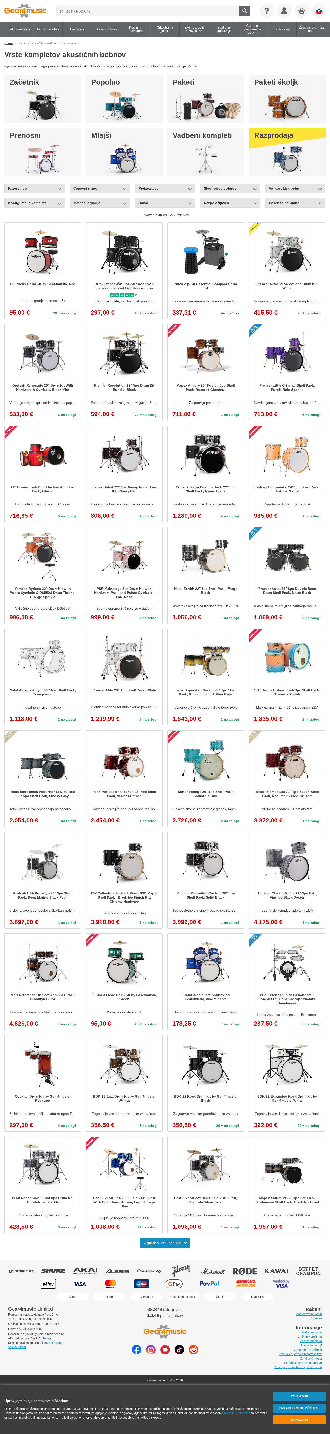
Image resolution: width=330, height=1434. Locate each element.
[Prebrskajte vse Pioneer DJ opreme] (152, 1271)
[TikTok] (179, 1353)
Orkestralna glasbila (183, 1297)
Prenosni (25, 135)
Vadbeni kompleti (202, 135)
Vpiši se (316, 1318)
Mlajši (101, 135)
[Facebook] (136, 1353)
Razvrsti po (17, 188)
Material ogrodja (87, 203)
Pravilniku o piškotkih (236, 1413)
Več (190, 66)
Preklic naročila (311, 1332)
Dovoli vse (299, 1419)
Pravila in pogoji (311, 1345)
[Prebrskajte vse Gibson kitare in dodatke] (184, 1271)
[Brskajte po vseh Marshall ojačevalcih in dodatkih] (216, 1271)
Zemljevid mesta (311, 1358)
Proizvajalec (148, 188)
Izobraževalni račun (309, 1314)
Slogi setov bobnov (220, 188)
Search (244, 11)
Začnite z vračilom (310, 1336)
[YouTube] (165, 1353)
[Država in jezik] (318, 10)
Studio (220, 1297)
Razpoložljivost (216, 203)
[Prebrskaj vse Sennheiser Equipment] (25, 1271)
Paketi (183, 82)
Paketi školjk (276, 82)
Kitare (73, 1297)
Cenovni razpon (86, 188)
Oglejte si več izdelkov (162, 1243)
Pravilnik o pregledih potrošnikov (300, 1354)
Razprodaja (273, 135)
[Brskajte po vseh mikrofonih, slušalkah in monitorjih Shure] (57, 1271)
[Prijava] (284, 10)
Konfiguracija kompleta (27, 203)
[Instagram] (151, 1353)
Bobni (110, 1297)
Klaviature (146, 1297)
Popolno (105, 82)
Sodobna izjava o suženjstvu (303, 1363)
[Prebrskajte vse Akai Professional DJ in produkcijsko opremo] (89, 1271)
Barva (143, 203)
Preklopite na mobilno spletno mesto (298, 1367)
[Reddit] (193, 1353)
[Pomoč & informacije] (266, 10)
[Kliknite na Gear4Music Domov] (25, 11)
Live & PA (257, 1297)
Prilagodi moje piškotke (299, 1408)
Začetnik (24, 82)
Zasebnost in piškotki (308, 1350)
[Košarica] (301, 11)
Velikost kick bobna (285, 188)
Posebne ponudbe (284, 203)
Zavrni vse (299, 1396)
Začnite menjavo (311, 1341)
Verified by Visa (281, 1283)
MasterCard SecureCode (246, 1283)
